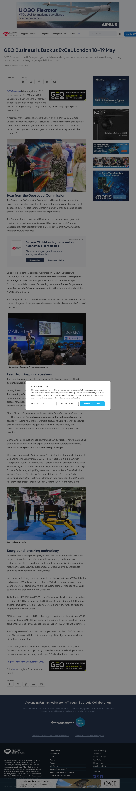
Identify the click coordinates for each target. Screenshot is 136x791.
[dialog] (68, 395)
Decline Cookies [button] (67, 404)
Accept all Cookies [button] (92, 404)
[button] (39, 403)
